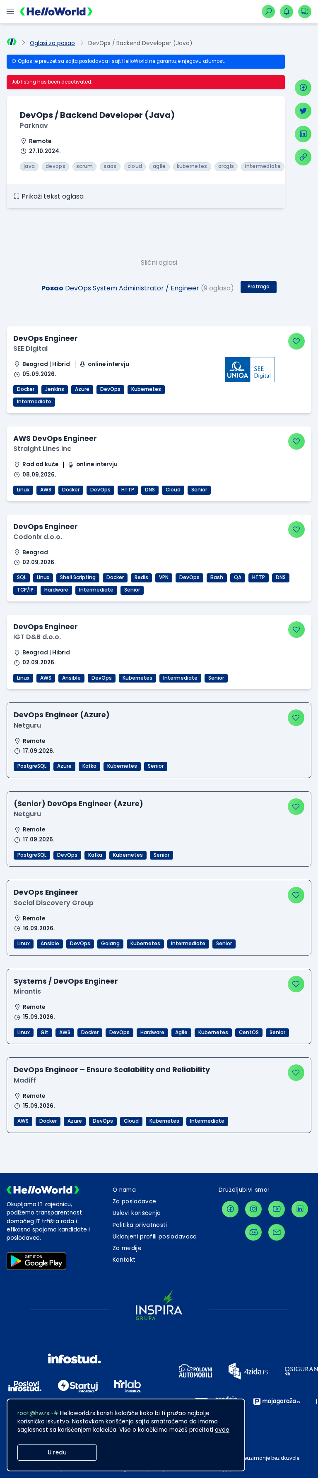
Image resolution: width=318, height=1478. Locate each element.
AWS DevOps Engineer (55, 438)
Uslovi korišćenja (137, 1213)
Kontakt (124, 1260)
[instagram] (253, 1209)
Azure (82, 389)
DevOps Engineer (45, 338)
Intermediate (34, 401)
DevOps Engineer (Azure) (62, 715)
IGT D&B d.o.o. (37, 637)
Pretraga (259, 286)
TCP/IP (25, 590)
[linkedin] (303, 134)
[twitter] (303, 111)
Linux (23, 489)
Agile (181, 1032)
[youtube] (276, 1209)
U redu (57, 1452)
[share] (303, 157)
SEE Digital (30, 348)
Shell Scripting (78, 577)
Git (44, 1032)
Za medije (127, 1248)
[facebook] (303, 87)
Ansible (71, 678)
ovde (222, 1430)
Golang (110, 943)
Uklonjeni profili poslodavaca (155, 1237)
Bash (216, 577)
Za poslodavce (134, 1201)
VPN (164, 577)
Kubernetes (146, 389)
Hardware (56, 590)
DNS (150, 489)
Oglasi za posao (52, 43)
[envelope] (276, 1232)
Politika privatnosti (140, 1225)
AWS (45, 489)
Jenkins (54, 389)
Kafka (89, 766)
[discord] (253, 1232)
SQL (21, 577)
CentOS (249, 1032)
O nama (124, 1190)
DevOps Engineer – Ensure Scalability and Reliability (112, 1070)
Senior (199, 489)
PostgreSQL (31, 766)
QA (237, 577)
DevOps (110, 389)
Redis (141, 577)
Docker (25, 389)
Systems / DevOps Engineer (66, 981)
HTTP (127, 489)
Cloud (173, 489)
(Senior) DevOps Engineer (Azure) (78, 804)
